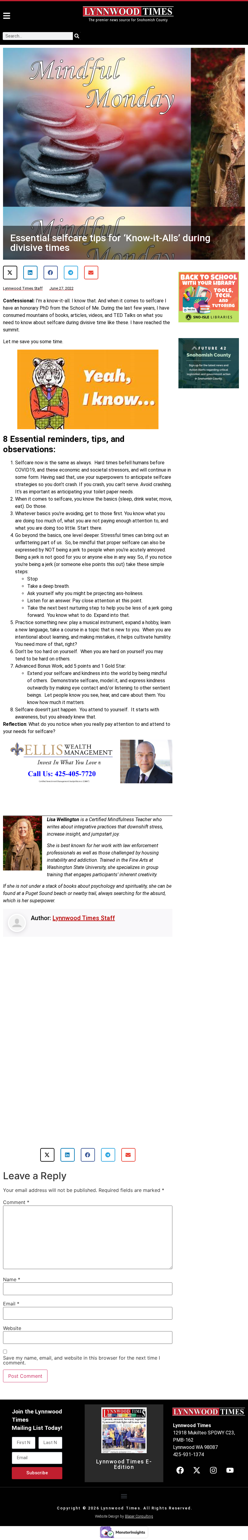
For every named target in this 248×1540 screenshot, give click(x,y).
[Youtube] (229, 1470)
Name (11, 1279)
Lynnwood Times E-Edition (124, 1464)
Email (11, 1303)
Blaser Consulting (139, 1516)
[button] (10, 272)
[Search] (77, 36)
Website (12, 1328)
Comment (16, 1202)
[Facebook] (180, 1470)
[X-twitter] (196, 1470)
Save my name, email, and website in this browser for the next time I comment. (81, 1360)
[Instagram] (213, 1470)
